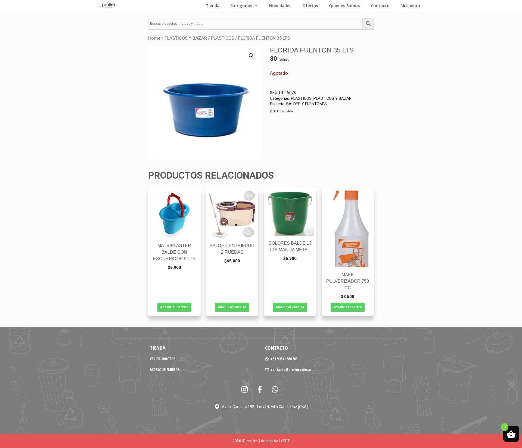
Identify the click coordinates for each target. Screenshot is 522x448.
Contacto (380, 5)
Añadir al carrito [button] (174, 307)
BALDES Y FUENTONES (306, 104)
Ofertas (310, 5)
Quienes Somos (344, 5)
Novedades (280, 5)
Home (154, 38)
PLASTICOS (222, 38)
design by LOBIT (275, 440)
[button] (251, 56)
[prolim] (106, 5)
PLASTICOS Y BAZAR (185, 38)
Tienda (212, 5)
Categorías (241, 5)
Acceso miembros (165, 369)
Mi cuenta (410, 5)
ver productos (163, 358)
